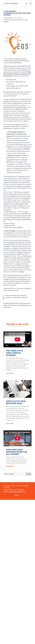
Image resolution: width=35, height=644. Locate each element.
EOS (26, 20)
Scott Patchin (9, 18)
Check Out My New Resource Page (16, 402)
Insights (6, 22)
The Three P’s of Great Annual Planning (14, 353)
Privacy (16, 495)
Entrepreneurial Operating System (14, 20)
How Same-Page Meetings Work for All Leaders (16, 452)
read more (9, 373)
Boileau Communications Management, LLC (14, 491)
